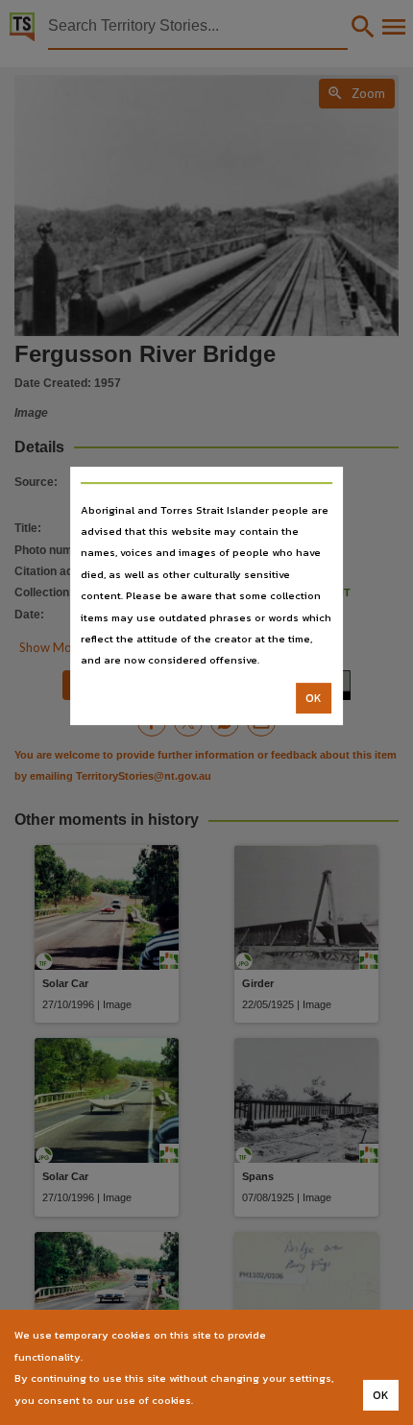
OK (313, 698)
